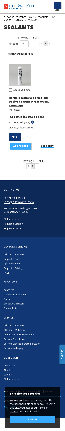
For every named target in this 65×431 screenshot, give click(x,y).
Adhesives (9, 289)
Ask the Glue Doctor (14, 254)
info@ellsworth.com (19, 202)
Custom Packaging (13, 348)
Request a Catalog (13, 268)
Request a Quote (12, 258)
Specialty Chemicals (14, 303)
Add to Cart (20, 146)
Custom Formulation (14, 339)
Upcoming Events (13, 263)
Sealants (8, 299)
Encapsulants (10, 308)
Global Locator (11, 379)
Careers (8, 374)
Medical (19, 20)
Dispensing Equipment (15, 294)
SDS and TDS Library (14, 329)
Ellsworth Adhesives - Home (19, 17)
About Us (8, 370)
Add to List (47, 146)
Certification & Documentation (19, 334)
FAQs (6, 272)
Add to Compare (21, 89)
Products (43, 17)
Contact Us (9, 365)
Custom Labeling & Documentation (22, 343)
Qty (14, 136)
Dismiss (32, 419)
